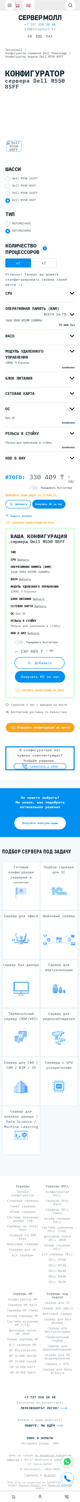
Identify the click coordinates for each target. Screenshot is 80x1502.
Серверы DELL (57, 1186)
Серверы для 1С (22, 1249)
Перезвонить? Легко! (40, 1408)
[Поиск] (70, 5)
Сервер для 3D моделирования (57, 1356)
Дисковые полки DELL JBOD (57, 1238)
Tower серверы (22, 1206)
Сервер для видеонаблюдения (57, 1347)
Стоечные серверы (22, 1201)
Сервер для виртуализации (57, 1330)
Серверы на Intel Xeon (22, 1228)
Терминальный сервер (57, 1338)
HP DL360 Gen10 (22, 1361)
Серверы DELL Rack (57, 1202)
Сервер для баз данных (57, 1321)
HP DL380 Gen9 (22, 1367)
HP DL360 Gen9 (22, 1372)
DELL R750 (57, 1260)
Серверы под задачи (57, 1295)
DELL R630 (57, 1282)
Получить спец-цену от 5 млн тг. (31, 495)
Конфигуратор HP (22, 1299)
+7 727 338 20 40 (39, 24)
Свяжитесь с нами (44, 766)
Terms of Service (60, 1485)
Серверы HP (22, 1294)
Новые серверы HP (22, 1339)
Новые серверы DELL (57, 1247)
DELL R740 (57, 1265)
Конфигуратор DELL (57, 1193)
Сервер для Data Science (57, 1371)
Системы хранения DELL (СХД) (57, 1229)
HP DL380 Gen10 (22, 1356)
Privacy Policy (29, 1485)
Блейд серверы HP (22, 1316)
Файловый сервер (57, 1314)
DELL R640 (57, 1271)
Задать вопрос (20, 516)
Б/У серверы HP (22, 1345)
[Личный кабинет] (40, 1496)
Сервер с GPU (57, 1364)
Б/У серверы (22, 1255)
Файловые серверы (22, 1244)
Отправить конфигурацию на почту (33, 522)
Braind (50, 1475)
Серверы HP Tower (22, 1310)
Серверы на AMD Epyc (22, 1236)
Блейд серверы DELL (57, 1220)
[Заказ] (13, 1496)
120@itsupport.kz (39, 29)
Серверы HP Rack (22, 1305)
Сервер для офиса (57, 1308)
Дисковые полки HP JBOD (22, 1332)
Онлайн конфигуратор (22, 1193)
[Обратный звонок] (67, 1496)
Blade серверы (22, 1212)
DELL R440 (57, 1276)
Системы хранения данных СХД (22, 1219)
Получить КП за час (48, 504)
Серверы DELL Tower (57, 1211)
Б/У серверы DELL (57, 1254)
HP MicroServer (22, 1350)
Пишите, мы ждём (40, 1425)
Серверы (22, 1186)
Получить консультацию (40, 823)
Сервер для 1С (57, 1303)
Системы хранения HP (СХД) (22, 1323)
